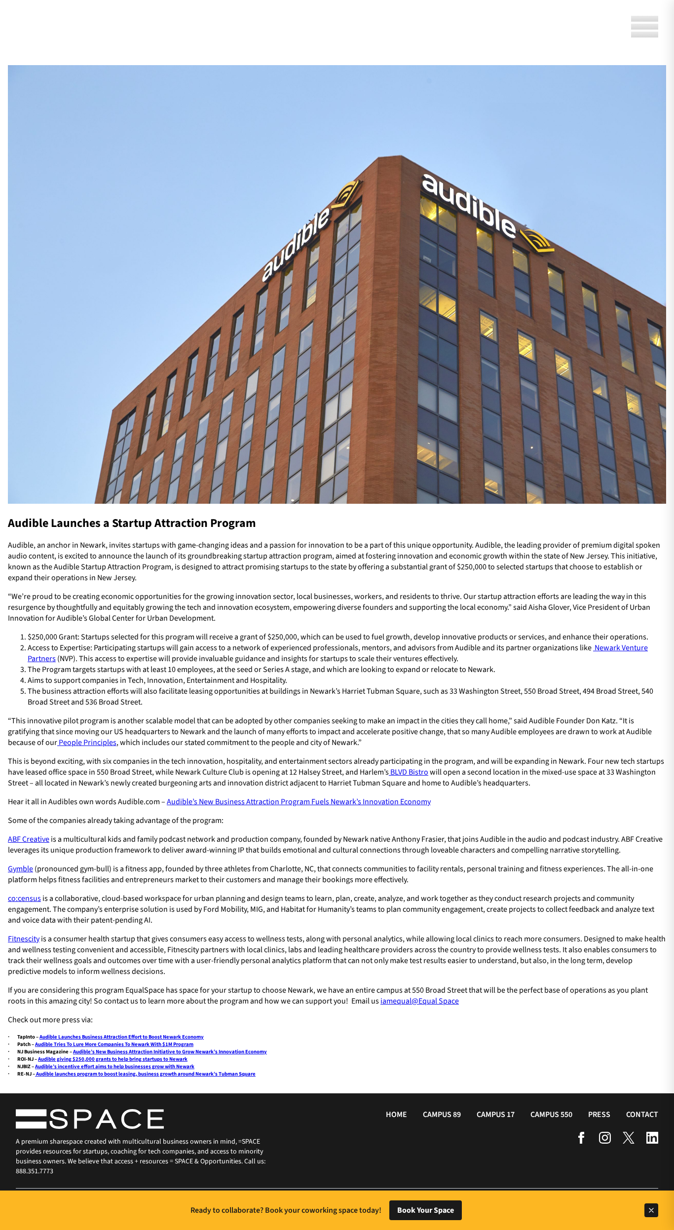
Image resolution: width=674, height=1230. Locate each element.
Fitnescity (23, 938)
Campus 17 (496, 1114)
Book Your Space (425, 1210)
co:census (24, 898)
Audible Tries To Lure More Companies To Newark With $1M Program (114, 1044)
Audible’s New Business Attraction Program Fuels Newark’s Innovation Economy (299, 801)
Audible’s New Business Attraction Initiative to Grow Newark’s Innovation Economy (170, 1051)
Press (599, 1114)
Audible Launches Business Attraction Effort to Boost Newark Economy (121, 1037)
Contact (642, 1114)
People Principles (86, 742)
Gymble (20, 868)
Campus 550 (551, 1114)
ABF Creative (28, 839)
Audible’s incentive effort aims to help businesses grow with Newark (114, 1066)
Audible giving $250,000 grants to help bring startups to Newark (112, 1059)
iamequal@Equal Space (419, 1001)
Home (396, 1114)
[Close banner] (651, 1210)
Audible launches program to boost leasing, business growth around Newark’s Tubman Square (145, 1074)
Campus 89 (442, 1114)
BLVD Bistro (408, 772)
